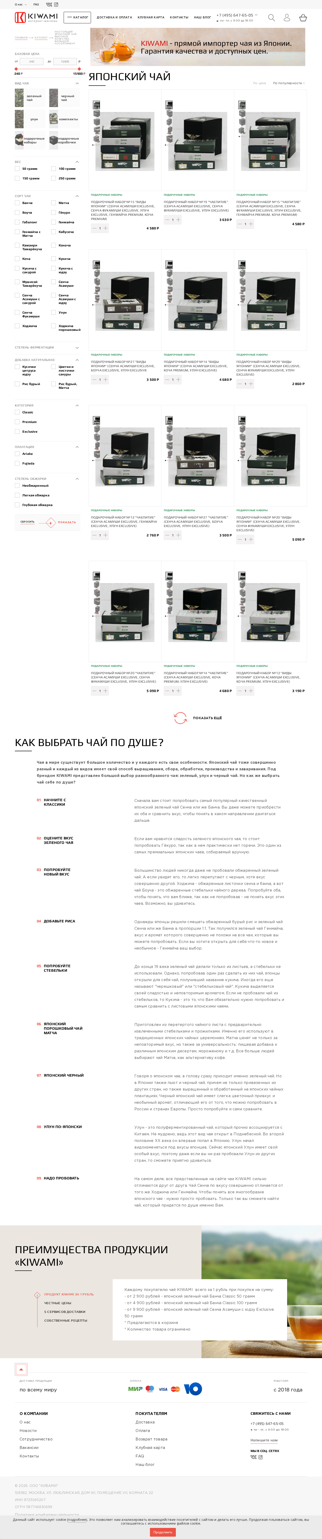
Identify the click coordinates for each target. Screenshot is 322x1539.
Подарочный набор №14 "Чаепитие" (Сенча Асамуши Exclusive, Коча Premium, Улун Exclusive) (196, 677)
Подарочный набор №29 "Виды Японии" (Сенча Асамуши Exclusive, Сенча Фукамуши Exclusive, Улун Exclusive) (268, 368)
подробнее (77, 1519)
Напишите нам (264, 1440)
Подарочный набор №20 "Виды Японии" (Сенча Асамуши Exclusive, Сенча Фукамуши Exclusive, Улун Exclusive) (268, 523)
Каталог (41, 38)
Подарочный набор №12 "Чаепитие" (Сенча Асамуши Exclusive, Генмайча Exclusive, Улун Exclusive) (124, 521)
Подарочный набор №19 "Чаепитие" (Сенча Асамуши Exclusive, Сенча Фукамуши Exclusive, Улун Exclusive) (196, 206)
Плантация (24, 447)
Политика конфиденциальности (47, 1515)
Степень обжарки (30, 478)
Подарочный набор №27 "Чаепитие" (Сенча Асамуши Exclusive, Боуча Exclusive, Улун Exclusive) (196, 521)
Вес (18, 162)
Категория (24, 405)
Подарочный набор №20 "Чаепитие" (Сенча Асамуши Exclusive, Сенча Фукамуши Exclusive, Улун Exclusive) (123, 677)
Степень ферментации (34, 347)
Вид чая (22, 83)
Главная (21, 38)
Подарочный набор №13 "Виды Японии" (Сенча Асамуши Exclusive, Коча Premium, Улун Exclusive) (268, 677)
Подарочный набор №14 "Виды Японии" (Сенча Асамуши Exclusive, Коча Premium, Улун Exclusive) (196, 366)
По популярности (288, 83)
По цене (260, 83)
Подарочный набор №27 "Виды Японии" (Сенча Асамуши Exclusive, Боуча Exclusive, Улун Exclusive (123, 366)
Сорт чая (23, 196)
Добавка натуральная (34, 360)
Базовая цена (27, 54)
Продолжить (162, 1532)
